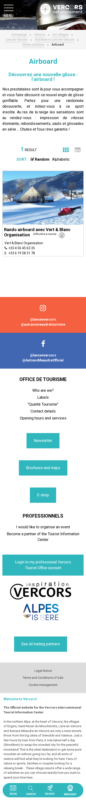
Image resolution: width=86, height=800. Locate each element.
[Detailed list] (77, 150)
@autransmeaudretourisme (43, 324)
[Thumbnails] (65, 150)
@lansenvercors (43, 319)
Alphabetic (61, 159)
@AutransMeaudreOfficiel (43, 360)
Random (42, 159)
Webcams (70, 787)
